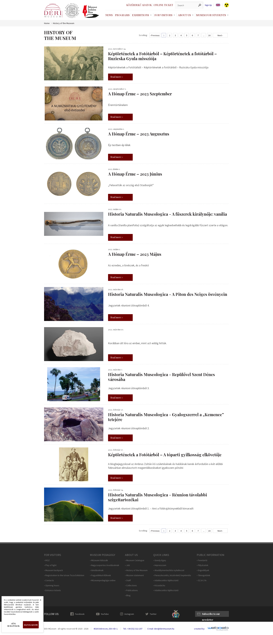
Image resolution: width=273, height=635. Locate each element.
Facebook (80, 614)
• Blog (127, 595)
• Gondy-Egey (159, 560)
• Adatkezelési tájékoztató (166, 580)
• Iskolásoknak (96, 570)
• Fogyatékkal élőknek (100, 575)
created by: (199, 628)
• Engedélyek (203, 570)
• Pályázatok (202, 565)
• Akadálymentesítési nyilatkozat (168, 570)
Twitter (153, 614)
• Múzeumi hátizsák (99, 560)
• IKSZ (47, 560)
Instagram (129, 614)
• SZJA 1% (201, 580)
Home (47, 23)
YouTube (105, 614)
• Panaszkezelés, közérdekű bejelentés (172, 575)
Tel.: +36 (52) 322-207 (132, 628)
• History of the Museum (136, 570)
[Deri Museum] (53, 10)
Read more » (116, 76)
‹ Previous (155, 35)
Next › (220, 35)
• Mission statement (134, 575)
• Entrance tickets (52, 590)
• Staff (128, 580)
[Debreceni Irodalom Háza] (91, 11)
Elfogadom (31, 624)
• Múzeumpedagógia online (102, 580)
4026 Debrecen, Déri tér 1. (106, 628)
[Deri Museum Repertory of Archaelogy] (72, 10)
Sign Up (208, 5)
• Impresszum (159, 565)
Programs (122, 15)
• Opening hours (51, 585)
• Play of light (50, 565)
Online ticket (163, 4)
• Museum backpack (53, 570)
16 (209, 35)
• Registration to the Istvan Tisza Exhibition (64, 575)
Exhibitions (140, 15)
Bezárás (39, 600)
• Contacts (49, 580)
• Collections (131, 585)
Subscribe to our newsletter (211, 614)
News (109, 15)
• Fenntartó (202, 560)
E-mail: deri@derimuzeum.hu (161, 628)
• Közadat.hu (159, 585)
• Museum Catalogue (134, 560)
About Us (184, 15)
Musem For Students (211, 15)
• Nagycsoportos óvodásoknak (104, 565)
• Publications (131, 590)
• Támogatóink (203, 575)
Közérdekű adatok (139, 4)
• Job (127, 565)
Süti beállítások (13, 624)
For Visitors (163, 15)
